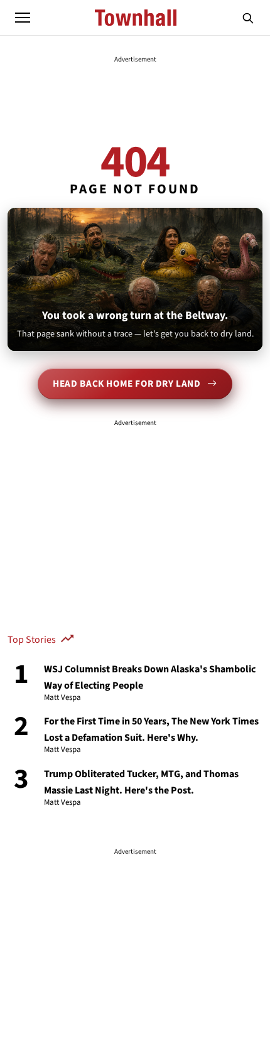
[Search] (248, 17)
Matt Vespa (62, 698)
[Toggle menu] (22, 17)
